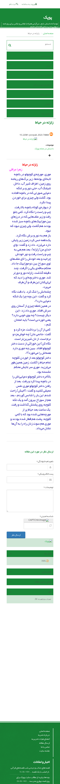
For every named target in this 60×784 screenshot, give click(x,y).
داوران (47, 104)
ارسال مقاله (45, 94)
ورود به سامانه (28, 4)
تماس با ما (46, 113)
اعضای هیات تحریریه (41, 739)
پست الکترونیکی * (45, 474)
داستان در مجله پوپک (44, 148)
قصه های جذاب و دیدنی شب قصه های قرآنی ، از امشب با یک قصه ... (30, 769)
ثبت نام (12, 4)
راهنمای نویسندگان (41, 85)
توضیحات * (48, 487)
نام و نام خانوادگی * (44, 461)
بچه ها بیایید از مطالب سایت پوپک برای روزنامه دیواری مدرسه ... (33, 779)
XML (44, 561)
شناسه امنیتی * (46, 516)
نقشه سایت (44, 750)
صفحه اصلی (48, 33)
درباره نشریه (44, 735)
